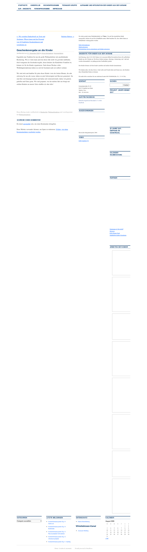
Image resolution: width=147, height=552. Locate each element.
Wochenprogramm (51, 5)
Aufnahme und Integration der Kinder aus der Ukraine (103, 5)
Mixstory (112, 231)
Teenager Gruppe (69, 5)
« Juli (106, 538)
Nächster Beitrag (67, 36)
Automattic (69, 548)
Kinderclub (35, 5)
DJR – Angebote (24, 9)
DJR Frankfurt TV (84, 141)
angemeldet (27, 124)
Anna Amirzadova (47, 53)
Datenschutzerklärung (84, 521)
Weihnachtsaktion (53, 112)
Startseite (22, 5)
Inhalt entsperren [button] (83, 47)
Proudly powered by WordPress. (84, 548)
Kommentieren (58, 53)
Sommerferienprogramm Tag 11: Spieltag (59, 542)
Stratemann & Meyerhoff (116, 229)
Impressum (57, 9)
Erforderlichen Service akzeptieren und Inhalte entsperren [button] (94, 49)
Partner (113, 178)
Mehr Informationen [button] (84, 45)
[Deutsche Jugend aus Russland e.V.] (85, 106)
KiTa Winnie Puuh (115, 233)
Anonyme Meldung (83, 531)
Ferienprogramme (42, 9)
